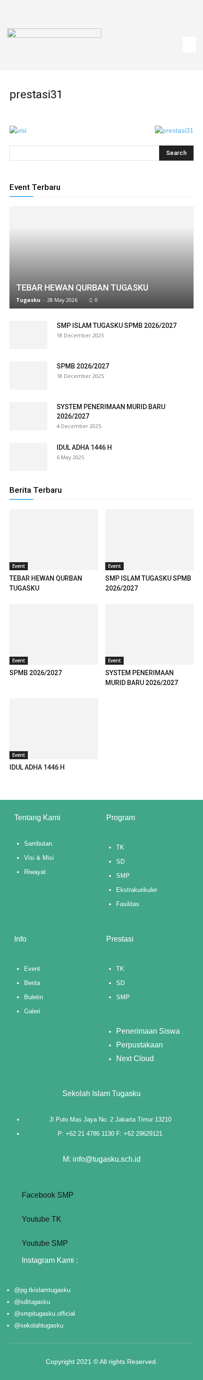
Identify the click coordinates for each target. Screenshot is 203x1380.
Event (18, 566)
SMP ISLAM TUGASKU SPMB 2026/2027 (117, 325)
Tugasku (28, 299)
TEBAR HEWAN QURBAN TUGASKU (82, 287)
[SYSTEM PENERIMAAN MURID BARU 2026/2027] (28, 416)
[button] (189, 44)
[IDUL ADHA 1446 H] (28, 457)
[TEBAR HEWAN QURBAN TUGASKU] (101, 257)
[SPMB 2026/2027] (28, 375)
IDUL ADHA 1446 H (84, 447)
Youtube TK (40, 1219)
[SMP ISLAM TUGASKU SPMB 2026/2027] (28, 335)
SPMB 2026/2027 (83, 366)
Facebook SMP (47, 1195)
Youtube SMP (44, 1243)
